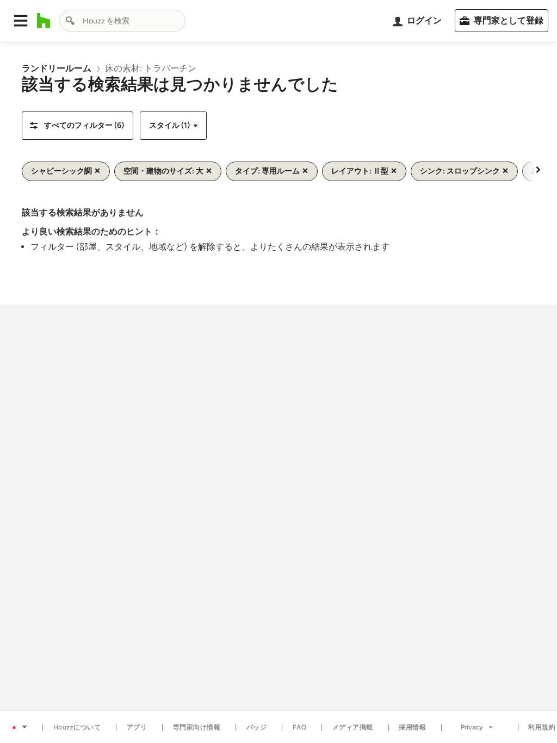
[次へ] (538, 169)
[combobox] (122, 21)
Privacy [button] (472, 727)
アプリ (137, 727)
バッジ (256, 727)
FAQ (300, 727)
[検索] (70, 21)
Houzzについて (77, 727)
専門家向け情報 (197, 727)
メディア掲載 (352, 727)
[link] (56, 68)
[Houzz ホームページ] (44, 21)
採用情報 (412, 727)
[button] (21, 21)
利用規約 (541, 727)
